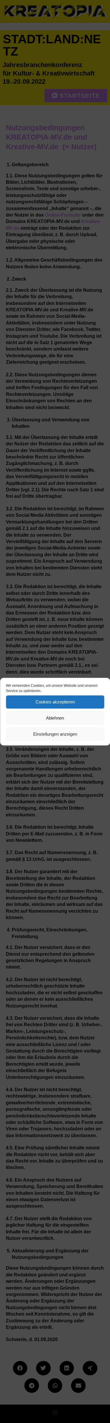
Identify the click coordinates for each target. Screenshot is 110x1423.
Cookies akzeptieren (55, 701)
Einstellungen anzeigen (55, 734)
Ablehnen (55, 717)
